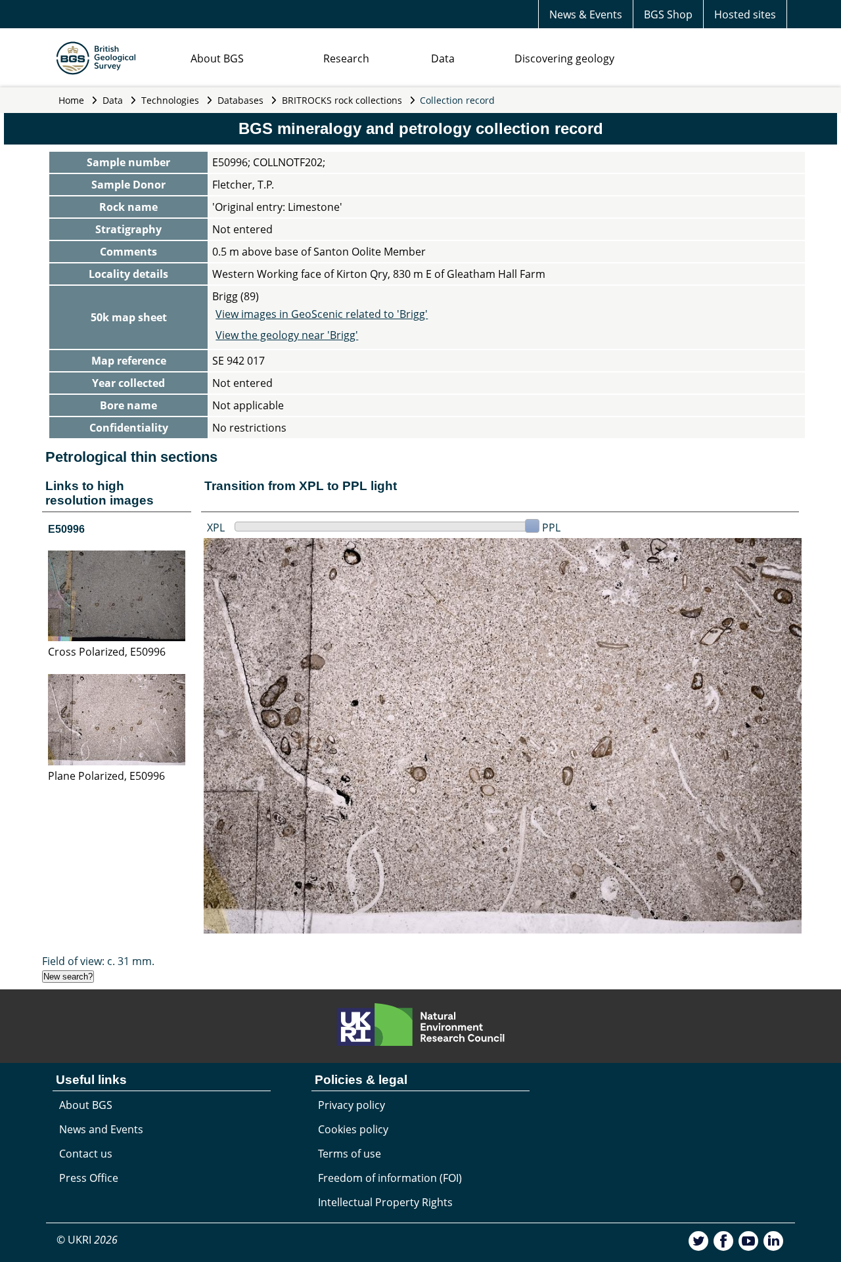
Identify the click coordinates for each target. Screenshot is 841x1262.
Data (443, 58)
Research (346, 58)
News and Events (101, 1129)
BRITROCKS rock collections (342, 100)
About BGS (217, 58)
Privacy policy (351, 1105)
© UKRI (87, 1239)
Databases (240, 100)
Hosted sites (745, 14)
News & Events (585, 14)
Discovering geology (564, 58)
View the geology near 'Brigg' (287, 335)
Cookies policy (353, 1129)
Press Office (88, 1178)
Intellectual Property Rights (385, 1202)
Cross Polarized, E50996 (107, 651)
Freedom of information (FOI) (390, 1178)
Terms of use (349, 1153)
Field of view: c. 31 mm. (98, 961)
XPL (216, 527)
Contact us (85, 1153)
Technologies (170, 100)
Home (71, 100)
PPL (551, 527)
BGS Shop (668, 14)
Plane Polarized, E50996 (106, 776)
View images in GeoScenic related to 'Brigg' (322, 314)
